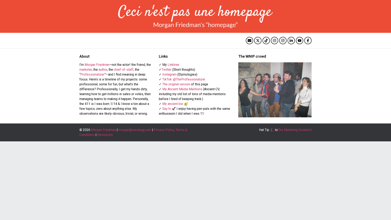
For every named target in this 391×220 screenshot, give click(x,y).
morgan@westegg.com (135, 130)
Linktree (173, 65)
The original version (176, 84)
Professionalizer (92, 74)
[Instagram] (274, 40)
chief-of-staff (123, 70)
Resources (105, 135)
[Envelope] (249, 40)
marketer (85, 70)
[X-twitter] (257, 40)
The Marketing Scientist (295, 130)
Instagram (169, 74)
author (103, 70)
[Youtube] (299, 40)
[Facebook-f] (308, 40)
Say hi (166, 109)
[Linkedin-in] (291, 40)
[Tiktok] (266, 40)
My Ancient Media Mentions (182, 89)
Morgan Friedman (97, 65)
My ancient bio (172, 104)
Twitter (166, 70)
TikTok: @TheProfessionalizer (183, 79)
